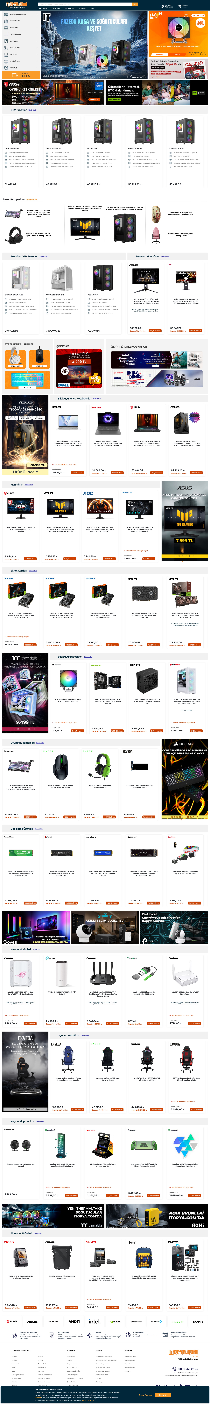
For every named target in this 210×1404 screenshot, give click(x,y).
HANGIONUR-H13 (135, 148)
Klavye (14, 1385)
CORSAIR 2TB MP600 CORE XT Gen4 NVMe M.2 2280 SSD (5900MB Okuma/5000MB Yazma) (144, 873)
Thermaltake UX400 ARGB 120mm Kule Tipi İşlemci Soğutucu (68, 700)
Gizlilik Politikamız (72, 1385)
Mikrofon (41, 1360)
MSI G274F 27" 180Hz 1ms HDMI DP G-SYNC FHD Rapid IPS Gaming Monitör (21, 529)
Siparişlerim (128, 1364)
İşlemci (14, 1356)
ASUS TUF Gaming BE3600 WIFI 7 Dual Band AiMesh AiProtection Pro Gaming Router (103, 994)
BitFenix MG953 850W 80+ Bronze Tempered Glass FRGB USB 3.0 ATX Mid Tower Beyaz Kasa (186, 701)
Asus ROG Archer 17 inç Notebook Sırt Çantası (62, 1277)
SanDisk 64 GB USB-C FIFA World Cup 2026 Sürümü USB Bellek (185, 872)
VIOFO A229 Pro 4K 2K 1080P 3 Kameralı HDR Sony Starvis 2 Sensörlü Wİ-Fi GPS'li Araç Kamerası (103, 1278)
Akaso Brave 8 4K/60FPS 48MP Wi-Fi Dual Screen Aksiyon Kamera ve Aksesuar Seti (185, 1278)
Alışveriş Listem (130, 1367)
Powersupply (16, 1378)
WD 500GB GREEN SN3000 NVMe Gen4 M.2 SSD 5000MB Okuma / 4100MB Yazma (20, 873)
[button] (182, 561)
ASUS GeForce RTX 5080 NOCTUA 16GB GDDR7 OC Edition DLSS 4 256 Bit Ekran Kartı (185, 615)
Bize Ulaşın (99, 1382)
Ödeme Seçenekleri (102, 1364)
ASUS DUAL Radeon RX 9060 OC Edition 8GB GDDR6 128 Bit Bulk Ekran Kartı (144, 615)
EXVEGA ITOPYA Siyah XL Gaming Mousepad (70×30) (139, 786)
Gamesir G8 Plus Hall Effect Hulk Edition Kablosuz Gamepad (144, 1165)
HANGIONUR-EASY (12, 148)
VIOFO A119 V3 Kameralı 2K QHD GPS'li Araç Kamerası (21, 1277)
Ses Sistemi (42, 1367)
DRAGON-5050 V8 (53, 148)
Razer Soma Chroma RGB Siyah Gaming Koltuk (108, 1079)
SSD (13, 1371)
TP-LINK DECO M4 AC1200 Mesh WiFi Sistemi (62, 993)
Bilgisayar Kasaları (18, 1375)
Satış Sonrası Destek (102, 1375)
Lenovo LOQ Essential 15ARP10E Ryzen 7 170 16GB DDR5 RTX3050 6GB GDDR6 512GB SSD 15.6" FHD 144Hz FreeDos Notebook (108, 444)
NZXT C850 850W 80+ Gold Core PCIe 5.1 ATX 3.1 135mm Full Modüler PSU (147, 701)
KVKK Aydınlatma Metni (75, 1378)
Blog (92, 8)
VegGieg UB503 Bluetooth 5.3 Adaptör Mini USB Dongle (144, 993)
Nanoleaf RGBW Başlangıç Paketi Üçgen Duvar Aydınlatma (185, 1165)
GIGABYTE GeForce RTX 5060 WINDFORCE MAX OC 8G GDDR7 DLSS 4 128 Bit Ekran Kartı (61, 615)
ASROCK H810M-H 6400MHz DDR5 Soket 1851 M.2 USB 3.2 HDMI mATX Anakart (108, 701)
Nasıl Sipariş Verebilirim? (103, 1356)
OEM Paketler (43, 8)
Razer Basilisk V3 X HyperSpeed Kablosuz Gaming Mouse (60, 786)
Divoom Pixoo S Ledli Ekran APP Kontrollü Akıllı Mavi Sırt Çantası (144, 1277)
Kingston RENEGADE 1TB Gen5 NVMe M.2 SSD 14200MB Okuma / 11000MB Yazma (61, 873)
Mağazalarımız (69, 8)
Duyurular (99, 1378)
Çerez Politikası (72, 1382)
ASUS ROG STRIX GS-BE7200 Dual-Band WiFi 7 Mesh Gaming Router (21, 993)
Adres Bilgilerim (130, 1360)
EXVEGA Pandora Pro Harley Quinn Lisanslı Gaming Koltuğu (186, 1079)
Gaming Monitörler (44, 1378)
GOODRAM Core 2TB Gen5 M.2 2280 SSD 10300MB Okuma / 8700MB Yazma (103, 873)
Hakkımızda (82, 8)
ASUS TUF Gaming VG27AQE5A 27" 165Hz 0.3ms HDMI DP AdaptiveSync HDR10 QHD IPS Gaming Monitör (60, 529)
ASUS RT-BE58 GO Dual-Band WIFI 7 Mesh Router (185, 993)
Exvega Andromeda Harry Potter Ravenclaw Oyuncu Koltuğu (68, 1079)
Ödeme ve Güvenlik (73, 1371)
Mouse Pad (42, 1364)
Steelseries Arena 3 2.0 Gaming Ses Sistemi (20, 1165)
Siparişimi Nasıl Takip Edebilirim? (106, 1360)
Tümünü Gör (32, 110)
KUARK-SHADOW (176, 148)
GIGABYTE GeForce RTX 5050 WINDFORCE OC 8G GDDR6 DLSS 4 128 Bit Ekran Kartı (20, 615)
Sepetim (127, 1371)
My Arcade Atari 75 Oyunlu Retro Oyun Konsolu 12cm (103, 1165)
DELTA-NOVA (93, 295)
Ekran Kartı (15, 1364)
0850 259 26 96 (188, 1369)
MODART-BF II (92, 148)
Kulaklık (40, 1356)
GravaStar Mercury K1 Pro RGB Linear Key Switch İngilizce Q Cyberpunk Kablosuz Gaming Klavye (21, 787)
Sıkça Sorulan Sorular (103, 1371)
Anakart (15, 1360)
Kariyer (69, 1360)
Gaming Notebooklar (45, 1375)
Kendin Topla (56, 8)
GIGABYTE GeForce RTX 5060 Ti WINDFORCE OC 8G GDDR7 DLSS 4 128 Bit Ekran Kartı (103, 615)
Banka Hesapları (72, 1367)
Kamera (41, 1371)
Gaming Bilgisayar (44, 1382)
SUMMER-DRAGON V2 (55, 295)
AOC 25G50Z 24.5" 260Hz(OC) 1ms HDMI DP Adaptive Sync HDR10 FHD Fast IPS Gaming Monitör (100, 529)
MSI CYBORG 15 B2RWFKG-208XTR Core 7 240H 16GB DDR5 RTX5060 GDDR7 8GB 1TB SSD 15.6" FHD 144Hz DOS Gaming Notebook (147, 444)
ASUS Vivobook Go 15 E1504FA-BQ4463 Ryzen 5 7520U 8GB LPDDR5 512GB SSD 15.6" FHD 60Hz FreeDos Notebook (68, 444)
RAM (13, 1367)
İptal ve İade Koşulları (102, 1367)
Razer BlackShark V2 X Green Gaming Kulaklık (100, 786)
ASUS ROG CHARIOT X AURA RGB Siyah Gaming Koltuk (147, 1079)
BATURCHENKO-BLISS (14, 295)
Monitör (14, 1382)
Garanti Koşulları (72, 1375)
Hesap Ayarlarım (130, 1356)
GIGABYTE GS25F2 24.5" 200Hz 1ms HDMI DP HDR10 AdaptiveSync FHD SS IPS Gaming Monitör (139, 529)
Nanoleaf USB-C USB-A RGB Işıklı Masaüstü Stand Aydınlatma (62, 1165)
